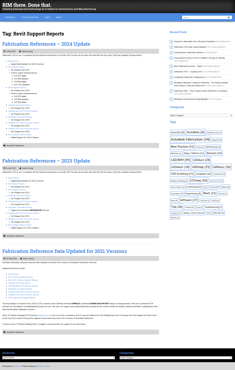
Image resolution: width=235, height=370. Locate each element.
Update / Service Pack (193, 213)
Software (189, 200)
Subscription (204, 200)
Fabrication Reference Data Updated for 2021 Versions (64, 251)
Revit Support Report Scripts (20, 134)
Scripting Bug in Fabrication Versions (188, 52)
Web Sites (218, 213)
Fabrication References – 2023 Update (46, 160)
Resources (10, 17)
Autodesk (196, 132)
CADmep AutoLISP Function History (23, 111)
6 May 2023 (11, 51)
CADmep (201, 167)
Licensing (193, 186)
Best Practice (182, 146)
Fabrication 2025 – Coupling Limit (188, 71)
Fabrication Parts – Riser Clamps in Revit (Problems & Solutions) (200, 91)
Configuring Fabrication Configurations (189, 77)
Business (214, 153)
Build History (13, 61)
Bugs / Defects (194, 153)
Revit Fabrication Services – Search (188, 66)
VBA (209, 213)
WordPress (16, 366)
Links (47, 17)
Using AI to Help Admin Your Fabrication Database (194, 41)
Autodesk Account (214, 133)
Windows (175, 218)
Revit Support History (17, 87)
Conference (219, 174)
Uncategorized (176, 213)
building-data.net (44, 315)
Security (223, 194)
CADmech (180, 167)
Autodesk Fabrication (15, 145)
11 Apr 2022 (11, 168)
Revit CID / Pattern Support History (23, 280)
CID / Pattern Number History (20, 277)
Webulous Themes (43, 366)
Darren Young (27, 51)
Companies (203, 173)
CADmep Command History (19, 105)
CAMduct (222, 167)
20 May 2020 (11, 258)
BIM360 (200, 147)
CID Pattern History (16, 67)
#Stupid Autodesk (30, 17)
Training (189, 207)
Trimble (199, 207)
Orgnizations (176, 194)
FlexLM (213, 181)
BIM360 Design (213, 147)
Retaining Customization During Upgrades (191, 99)
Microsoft (215, 187)
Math (206, 187)
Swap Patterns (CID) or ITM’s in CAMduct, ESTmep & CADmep (199, 58)
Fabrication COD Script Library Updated (190, 47)
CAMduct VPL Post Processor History (23, 128)
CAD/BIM (180, 160)
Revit (209, 193)
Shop (174, 200)
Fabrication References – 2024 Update (46, 44)
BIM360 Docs (176, 153)
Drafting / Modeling (179, 181)
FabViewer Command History (20, 117)
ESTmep (198, 180)
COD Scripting (182, 173)
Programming (193, 193)
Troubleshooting (213, 207)
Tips (176, 207)
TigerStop (215, 200)
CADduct (201, 160)
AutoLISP (216, 140)
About (59, 17)
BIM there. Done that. (27, 5)
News (225, 187)
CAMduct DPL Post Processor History (23, 122)
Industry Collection (177, 187)
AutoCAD (177, 132)
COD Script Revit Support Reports (22, 297)
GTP (221, 181)
